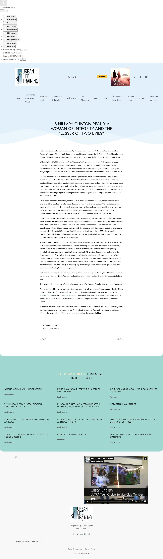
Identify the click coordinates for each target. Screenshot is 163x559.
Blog (105, 98)
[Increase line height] (21, 56)
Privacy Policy (90, 549)
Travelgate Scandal (67, 295)
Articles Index (131, 98)
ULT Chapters (85, 98)
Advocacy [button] (71, 98)
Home (17, 98)
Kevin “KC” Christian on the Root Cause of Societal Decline (26, 435)
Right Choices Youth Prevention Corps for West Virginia (79, 390)
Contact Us (19, 541)
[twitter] (134, 77)
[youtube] (81, 534)
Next (119, 339)
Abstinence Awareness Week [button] (30, 98)
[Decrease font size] (17, 53)
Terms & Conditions (75, 549)
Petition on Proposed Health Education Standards (130, 435)
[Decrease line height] (18, 56)
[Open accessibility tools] (3, 3)
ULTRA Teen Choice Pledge (123, 404)
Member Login (43, 98)
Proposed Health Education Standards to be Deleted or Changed (133, 420)
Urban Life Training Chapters (72, 434)
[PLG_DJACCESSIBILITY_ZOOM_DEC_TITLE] (22, 50)
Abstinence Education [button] (57, 98)
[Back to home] (27, 77)
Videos (142, 98)
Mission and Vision (33, 541)
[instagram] (146, 77)
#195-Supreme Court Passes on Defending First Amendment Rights (81, 420)
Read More (8, 394)
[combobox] (80, 77)
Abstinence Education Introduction (23, 389)
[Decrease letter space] (21, 59)
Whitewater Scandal (48, 295)
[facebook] (140, 77)
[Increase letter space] (24, 59)
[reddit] (89, 534)
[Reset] (2, 11)
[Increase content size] (25, 50)
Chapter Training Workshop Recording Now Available (27, 420)
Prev (44, 339)
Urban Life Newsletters (117, 98)
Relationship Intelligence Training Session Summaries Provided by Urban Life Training (79, 405)
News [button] (96, 98)
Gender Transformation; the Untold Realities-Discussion (134, 390)
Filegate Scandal (104, 295)
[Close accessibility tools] (6, 11)
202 (77, 528)
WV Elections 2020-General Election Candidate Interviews (23, 405)
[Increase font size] (20, 53)
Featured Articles (154, 98)
